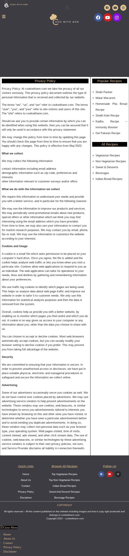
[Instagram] (123, 8)
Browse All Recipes (64, 466)
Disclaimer (26, 497)
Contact (26, 485)
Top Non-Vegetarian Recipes (64, 480)
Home (26, 474)
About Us (26, 480)
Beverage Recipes (64, 497)
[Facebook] (107, 8)
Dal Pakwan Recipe (108, 133)
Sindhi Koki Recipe (107, 115)
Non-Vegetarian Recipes (111, 161)
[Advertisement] (64, 51)
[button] (67, 7)
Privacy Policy (26, 491)
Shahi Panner (104, 92)
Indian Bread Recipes (109, 179)
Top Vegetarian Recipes (64, 474)
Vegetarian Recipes (108, 155)
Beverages (102, 173)
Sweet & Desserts (107, 167)
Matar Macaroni (105, 98)
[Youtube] (115, 8)
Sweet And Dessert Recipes (64, 491)
